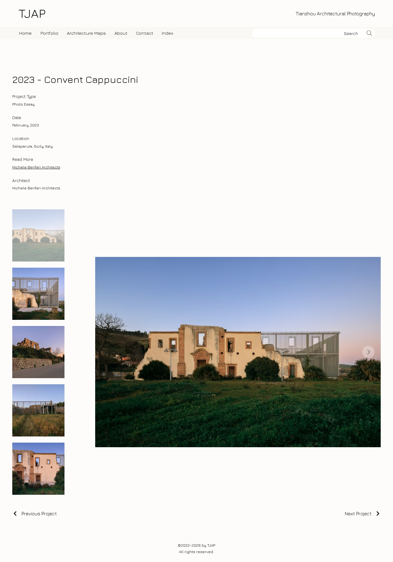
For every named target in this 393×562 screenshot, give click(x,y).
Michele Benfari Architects (36, 167)
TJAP (31, 13)
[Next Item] (368, 352)
